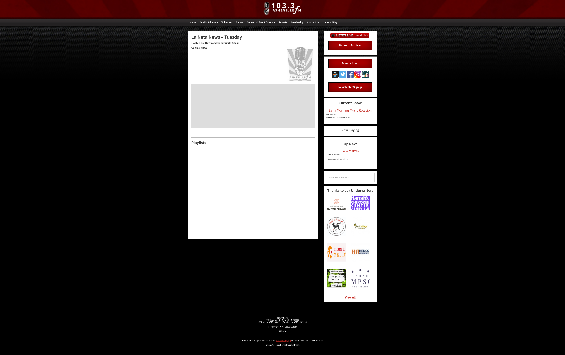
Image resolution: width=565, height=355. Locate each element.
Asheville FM (282, 8)
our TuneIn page (283, 340)
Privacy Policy (291, 326)
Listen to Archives (350, 45)
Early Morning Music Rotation (350, 110)
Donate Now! (350, 63)
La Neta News (350, 151)
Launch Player (362, 35)
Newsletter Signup (350, 87)
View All (350, 297)
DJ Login (282, 331)
